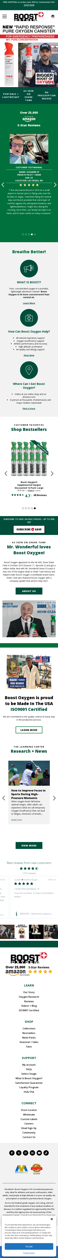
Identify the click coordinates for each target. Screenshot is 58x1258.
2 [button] (26, 234)
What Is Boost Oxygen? (28, 1078)
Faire (29, 1046)
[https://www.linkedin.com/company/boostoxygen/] (32, 1153)
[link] (35, 913)
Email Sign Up (28, 1128)
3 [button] (29, 234)
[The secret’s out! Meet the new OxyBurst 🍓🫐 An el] (22, 932)
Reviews (29, 1001)
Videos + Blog (29, 1005)
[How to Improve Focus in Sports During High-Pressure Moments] (29, 773)
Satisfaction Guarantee (29, 1082)
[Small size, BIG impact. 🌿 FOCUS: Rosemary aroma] (7, 932)
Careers (28, 1123)
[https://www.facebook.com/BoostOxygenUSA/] (12, 1153)
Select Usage (28, 1073)
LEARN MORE (29, 730)
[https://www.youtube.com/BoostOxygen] (39, 1153)
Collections (29, 1028)
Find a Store (29, 408)
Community (29, 1132)
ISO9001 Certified (29, 1010)
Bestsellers (28, 1033)
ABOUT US (29, 591)
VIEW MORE (29, 845)
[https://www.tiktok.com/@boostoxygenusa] (46, 1153)
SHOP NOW (29, 5)
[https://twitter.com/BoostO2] (18, 1153)
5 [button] (35, 234)
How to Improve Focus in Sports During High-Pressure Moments (28, 794)
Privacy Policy (29, 1253)
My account (29, 1064)
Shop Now (29, 355)
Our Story (29, 992)
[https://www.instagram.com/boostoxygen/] (25, 1153)
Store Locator (29, 1110)
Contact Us (29, 1137)
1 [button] (23, 234)
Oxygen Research (29, 996)
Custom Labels (29, 1119)
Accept (29, 1246)
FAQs (29, 1069)
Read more (16, 819)
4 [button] (32, 234)
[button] (51, 1219)
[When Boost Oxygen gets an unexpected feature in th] (36, 932)
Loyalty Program (29, 1087)
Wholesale (29, 1114)
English (53, 16)
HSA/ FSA (29, 1091)
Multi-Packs (29, 1037)
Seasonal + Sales (28, 1042)
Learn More (29, 303)
